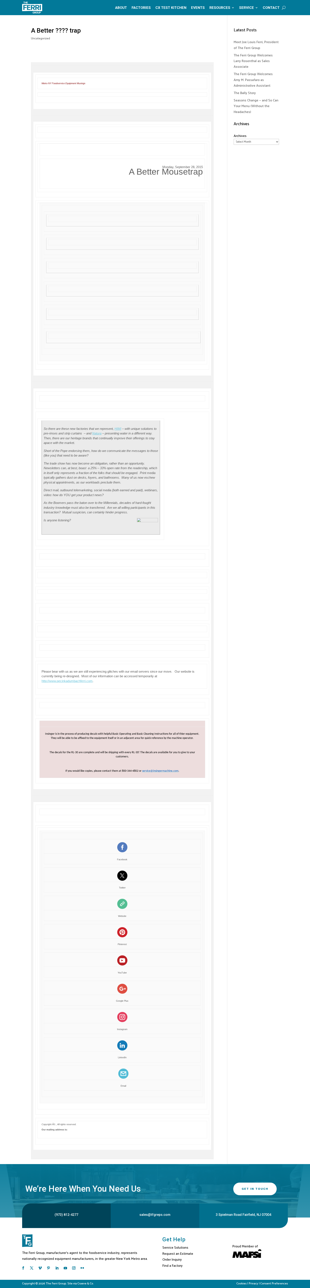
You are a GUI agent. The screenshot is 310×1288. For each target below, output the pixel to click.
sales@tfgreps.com (154, 1215)
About (121, 7)
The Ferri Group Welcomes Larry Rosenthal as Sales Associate (253, 61)
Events (198, 7)
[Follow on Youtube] (65, 1268)
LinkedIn (122, 1057)
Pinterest (122, 944)
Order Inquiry (172, 1260)
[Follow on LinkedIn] (57, 1268)
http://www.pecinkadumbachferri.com (67, 681)
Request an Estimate (177, 1254)
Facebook (122, 859)
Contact (271, 7)
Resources (219, 7)
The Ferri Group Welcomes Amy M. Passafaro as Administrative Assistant (253, 79)
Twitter (122, 887)
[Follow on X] (31, 1268)
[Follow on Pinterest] (48, 1268)
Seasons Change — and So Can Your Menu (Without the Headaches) (256, 106)
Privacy (253, 1283)
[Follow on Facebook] (23, 1268)
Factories (141, 7)
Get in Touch (255, 1188)
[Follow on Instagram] (73, 1268)
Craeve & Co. (85, 1283)
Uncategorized (40, 38)
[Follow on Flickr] (82, 1268)
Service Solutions (175, 1248)
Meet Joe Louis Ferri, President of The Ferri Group (256, 45)
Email (123, 1086)
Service (246, 7)
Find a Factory (172, 1266)
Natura (96, 433)
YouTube (122, 972)
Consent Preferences (274, 1283)
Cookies (241, 1283)
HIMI (118, 428)
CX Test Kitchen (170, 7)
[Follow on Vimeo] (40, 1268)
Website (122, 916)
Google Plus (122, 1001)
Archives (240, 136)
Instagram (122, 1029)
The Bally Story (245, 93)
